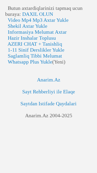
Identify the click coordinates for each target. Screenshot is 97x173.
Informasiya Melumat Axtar (36, 32)
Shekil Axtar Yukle (26, 26)
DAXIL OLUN (37, 14)
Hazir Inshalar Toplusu (30, 38)
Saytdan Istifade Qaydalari (48, 103)
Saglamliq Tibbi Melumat (33, 56)
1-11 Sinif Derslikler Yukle (34, 50)
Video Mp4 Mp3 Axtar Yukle (37, 20)
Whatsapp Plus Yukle (28, 62)
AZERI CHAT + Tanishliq (33, 44)
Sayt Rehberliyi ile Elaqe (48, 91)
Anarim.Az (48, 79)
